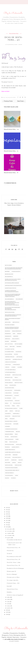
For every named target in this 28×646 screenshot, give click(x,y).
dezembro (9, 529)
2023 (7, 512)
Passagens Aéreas (9, 434)
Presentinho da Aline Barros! (14, 539)
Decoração (7, 374)
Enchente (16, 395)
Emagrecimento (8, 395)
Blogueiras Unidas (9, 351)
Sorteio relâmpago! (12, 574)
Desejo (16, 377)
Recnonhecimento (17, 457)
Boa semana (18, 351)
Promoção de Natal (9, 444)
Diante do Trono (18, 382)
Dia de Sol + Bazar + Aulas (13, 562)
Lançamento (8, 413)
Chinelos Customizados (10, 361)
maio (8, 601)
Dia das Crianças (9, 382)
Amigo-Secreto (15, 338)
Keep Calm (17, 410)
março (8, 606)
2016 (7, 522)
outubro (9, 533)
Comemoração (16, 364)
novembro (9, 531)
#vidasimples (8, 333)
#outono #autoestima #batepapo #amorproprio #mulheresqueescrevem (12, 308)
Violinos (7, 477)
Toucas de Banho (9, 475)
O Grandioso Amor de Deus (11, 428)
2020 (7, 514)
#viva (14, 333)
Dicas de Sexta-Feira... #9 (11, 151)
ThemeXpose (14, 639)
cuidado (13, 367)
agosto (9, 537)
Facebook (17, 400)
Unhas (16, 475)
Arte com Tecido (9, 343)
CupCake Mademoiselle (10, 372)
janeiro (9, 608)
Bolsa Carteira (8, 354)
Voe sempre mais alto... (13, 580)
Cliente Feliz (8, 364)
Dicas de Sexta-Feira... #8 (11, 172)
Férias (13, 405)
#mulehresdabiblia (9, 299)
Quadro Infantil (15, 447)
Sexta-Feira (7, 462)
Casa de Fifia (7, 359)
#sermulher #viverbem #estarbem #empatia (12, 319)
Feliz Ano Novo (16, 403)
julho (8, 597)
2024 (7, 509)
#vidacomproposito (16, 331)
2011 (7, 527)
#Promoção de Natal (9, 312)
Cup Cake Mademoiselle (10, 369)
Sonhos (14, 462)
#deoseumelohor (9, 274)
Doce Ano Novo (8, 390)
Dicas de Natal (13, 385)
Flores (20, 408)
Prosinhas (7, 447)
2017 (7, 520)
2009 (7, 612)
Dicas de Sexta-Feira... (12, 589)
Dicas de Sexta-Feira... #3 (13, 559)
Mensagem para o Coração (11, 421)
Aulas (6, 346)
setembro (9, 535)
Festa (18, 405)
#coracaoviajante (16, 271)
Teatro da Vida (18, 465)
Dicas (6, 385)
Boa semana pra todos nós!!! (14, 556)
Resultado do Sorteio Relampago (15, 568)
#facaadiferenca (9, 276)
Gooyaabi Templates (14, 641)
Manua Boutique (16, 416)
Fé (10, 403)
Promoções (19, 444)
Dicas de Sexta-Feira (13, 33)
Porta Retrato (14, 436)
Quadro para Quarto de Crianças (12, 452)
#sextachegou (16, 322)
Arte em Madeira (18, 343)
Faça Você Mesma (9, 400)
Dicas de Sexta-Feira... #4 (13, 547)
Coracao (7, 367)
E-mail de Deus (8, 392)
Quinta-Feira (8, 454)
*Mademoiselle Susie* (12, 44)
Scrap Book (13, 459)
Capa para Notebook (9, 356)
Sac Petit (7, 459)
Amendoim (15, 336)
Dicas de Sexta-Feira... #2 (13, 565)
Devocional (7, 380)
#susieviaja (7, 331)
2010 (7, 610)
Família (6, 403)
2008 (7, 614)
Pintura (7, 436)
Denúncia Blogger (16, 374)
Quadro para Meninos (10, 449)
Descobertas (10, 550)
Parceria (18, 431)
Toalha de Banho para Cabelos (12, 470)
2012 (7, 524)
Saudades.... (10, 592)
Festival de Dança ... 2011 (13, 583)
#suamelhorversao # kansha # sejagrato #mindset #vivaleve (12, 328)
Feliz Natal (7, 405)
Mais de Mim (7, 416)
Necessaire (15, 423)
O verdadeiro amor (9, 431)
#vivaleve (19, 333)
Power (17, 439)
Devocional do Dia (17, 380)
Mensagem (12, 418)
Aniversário (13, 341)
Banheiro (19, 346)
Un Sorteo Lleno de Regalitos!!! (15, 595)
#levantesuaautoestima (10, 288)
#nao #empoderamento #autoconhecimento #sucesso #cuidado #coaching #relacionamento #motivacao (12, 303)
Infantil (11, 410)
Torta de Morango (9, 472)
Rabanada (15, 454)
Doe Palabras (17, 390)
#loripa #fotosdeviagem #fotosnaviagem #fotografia (11, 291)
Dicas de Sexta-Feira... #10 (11, 129)
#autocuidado (8, 265)
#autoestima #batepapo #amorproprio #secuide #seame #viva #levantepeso (13, 268)
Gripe (6, 410)
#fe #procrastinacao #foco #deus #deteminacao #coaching (13, 280)
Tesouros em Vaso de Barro (11, 467)
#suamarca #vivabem (9, 324)
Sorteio (19, 462)
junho (8, 599)
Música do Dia (8, 423)
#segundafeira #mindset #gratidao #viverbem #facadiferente (13, 315)
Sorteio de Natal (9, 465)
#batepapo (7, 271)
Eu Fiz (14, 398)
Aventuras (12, 346)
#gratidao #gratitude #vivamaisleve (13, 285)
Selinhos (21, 459)
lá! (12, 82)
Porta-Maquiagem (9, 439)
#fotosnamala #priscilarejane (12, 282)
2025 (7, 507)
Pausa (16, 434)
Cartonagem (19, 356)
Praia (6, 441)
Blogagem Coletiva (9, 349)
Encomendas (8, 398)
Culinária (19, 367)
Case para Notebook (17, 359)
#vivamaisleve (8, 336)
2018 (7, 518)
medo (6, 418)
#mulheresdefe (19, 299)
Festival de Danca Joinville (11, 408)
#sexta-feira (7, 322)
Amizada (7, 341)
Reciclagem (7, 457)
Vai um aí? (9, 553)
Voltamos (13, 477)
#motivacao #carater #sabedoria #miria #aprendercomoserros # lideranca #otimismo (12, 295)
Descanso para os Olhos (13, 577)
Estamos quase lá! (11, 571)
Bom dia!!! (9, 586)
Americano (7, 338)
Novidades (7, 426)
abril (8, 603)
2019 (7, 516)
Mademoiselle (16, 413)
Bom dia (16, 354)
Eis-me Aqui (15, 392)
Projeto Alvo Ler (13, 441)
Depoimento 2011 (9, 377)
